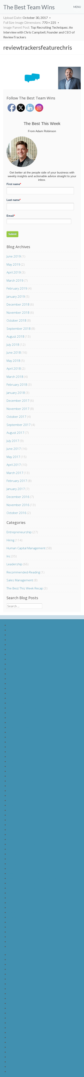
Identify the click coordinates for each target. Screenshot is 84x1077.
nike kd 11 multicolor (22, 771)
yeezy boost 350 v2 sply (25, 854)
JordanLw (15, 1061)
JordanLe (15, 974)
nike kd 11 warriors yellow (26, 785)
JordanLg (14, 983)
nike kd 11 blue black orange (27, 747)
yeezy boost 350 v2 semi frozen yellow (35, 878)
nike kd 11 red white (22, 712)
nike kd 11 (15, 698)
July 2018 (13, 344)
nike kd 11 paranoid (21, 683)
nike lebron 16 (18, 669)
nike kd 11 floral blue (22, 790)
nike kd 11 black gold (22, 756)
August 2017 (15, 433)
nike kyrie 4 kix (18, 820)
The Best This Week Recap (25, 588)
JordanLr (14, 1037)
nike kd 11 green (19, 727)
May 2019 (13, 264)
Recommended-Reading (23, 572)
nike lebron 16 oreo (21, 907)
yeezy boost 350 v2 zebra (26, 863)
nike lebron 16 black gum (25, 902)
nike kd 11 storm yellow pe (26, 781)
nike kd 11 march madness (26, 766)
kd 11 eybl (15, 693)
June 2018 (14, 352)
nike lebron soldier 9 (22, 625)
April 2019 (14, 272)
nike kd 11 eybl (18, 795)
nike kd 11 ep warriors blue (26, 732)
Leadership (14, 564)
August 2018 (15, 336)
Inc (8, 556)
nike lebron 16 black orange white (31, 927)
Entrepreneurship (19, 532)
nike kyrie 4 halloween (23, 815)
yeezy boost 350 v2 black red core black (36, 839)
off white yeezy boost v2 (25, 829)
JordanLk (14, 1003)
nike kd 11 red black (22, 717)
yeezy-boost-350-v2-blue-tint (28, 849)
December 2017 (18, 400)
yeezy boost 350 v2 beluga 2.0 (29, 834)
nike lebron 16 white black (26, 932)
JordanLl (14, 1008)
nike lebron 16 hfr (20, 917)
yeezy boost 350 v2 (21, 893)
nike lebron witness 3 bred (26, 946)
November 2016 (18, 505)
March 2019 (15, 280)
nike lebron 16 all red (22, 922)
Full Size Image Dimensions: (29, 22)
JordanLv (14, 1057)
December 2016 (18, 497)
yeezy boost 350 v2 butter (26, 859)
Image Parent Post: (39, 32)
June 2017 (14, 449)
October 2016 (16, 513)
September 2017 (19, 425)
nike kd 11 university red (25, 708)
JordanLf (14, 979)
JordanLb (15, 959)
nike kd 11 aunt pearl (22, 800)
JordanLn (14, 1018)
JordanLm (15, 1013)
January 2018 (16, 393)
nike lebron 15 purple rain (25, 941)
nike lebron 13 (18, 654)
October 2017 (16, 417)
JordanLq (15, 1032)
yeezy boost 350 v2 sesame (27, 873)
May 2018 (13, 361)
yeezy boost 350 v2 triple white (30, 888)
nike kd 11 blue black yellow (27, 742)
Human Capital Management (26, 548)
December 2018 (18, 304)
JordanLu (14, 1052)
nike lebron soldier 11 (23, 635)
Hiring (10, 540)
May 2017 (13, 457)
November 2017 (18, 409)
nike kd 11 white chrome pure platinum (35, 703)
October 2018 (16, 320)
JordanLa (14, 954)
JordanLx (14, 1066)
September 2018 (19, 328)
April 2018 (14, 368)
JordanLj (14, 998)
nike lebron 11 (18, 644)
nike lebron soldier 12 (23, 639)
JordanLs (14, 1042)
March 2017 (15, 473)
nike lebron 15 (18, 664)
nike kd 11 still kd (19, 678)
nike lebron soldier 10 (23, 630)
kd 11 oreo (15, 688)
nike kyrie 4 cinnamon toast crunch (32, 824)
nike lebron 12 (18, 649)
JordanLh (14, 988)
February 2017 (17, 481)
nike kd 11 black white (23, 751)
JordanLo (15, 1022)
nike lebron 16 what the (24, 673)
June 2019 (14, 256)
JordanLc (14, 964)
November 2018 (18, 312)
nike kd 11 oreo (19, 776)
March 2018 (15, 377)
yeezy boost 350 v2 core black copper (34, 868)
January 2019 (16, 296)
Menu (77, 7)
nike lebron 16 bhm (21, 897)
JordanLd (15, 969)
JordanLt (14, 1047)
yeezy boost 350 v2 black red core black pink (39, 844)
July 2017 (13, 441)
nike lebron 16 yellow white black (31, 936)
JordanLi (14, 993)
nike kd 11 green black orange (28, 722)
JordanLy (14, 1071)
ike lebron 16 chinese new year (29, 912)
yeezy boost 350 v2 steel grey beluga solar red (40, 883)
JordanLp (15, 1027)
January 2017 (16, 489)
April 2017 (14, 465)
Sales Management (20, 580)
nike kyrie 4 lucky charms (25, 810)
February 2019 (17, 288)
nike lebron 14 (18, 659)
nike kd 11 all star (20, 805)
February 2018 (17, 384)
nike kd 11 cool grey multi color (29, 737)
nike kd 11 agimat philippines (27, 761)
